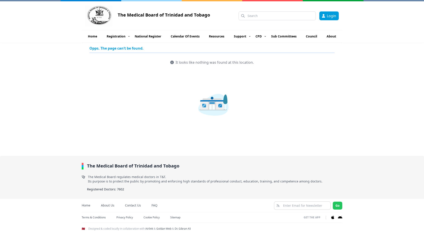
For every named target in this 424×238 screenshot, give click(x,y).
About (331, 36)
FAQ (154, 205)
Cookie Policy (152, 217)
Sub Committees (284, 36)
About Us (107, 205)
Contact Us (133, 205)
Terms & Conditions (94, 217)
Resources (216, 36)
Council (311, 36)
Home (92, 36)
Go (337, 205)
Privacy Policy (124, 217)
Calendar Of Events (185, 36)
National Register (148, 36)
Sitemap (175, 217)
